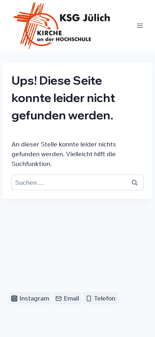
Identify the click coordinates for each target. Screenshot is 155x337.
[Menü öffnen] (139, 25)
